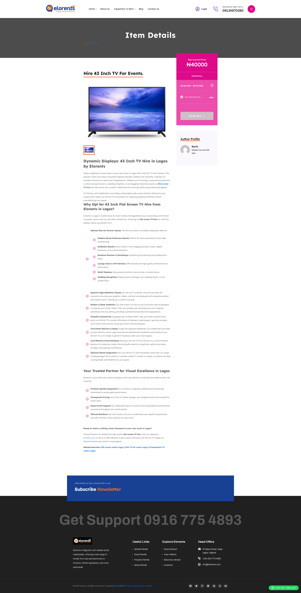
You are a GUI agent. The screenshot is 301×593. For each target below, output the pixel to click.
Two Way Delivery (193, 97)
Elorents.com (89, 438)
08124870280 (233, 10)
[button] (284, 587)
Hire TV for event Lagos (136, 447)
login (204, 9)
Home (86, 43)
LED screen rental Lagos (112, 447)
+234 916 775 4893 (211, 558)
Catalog (94, 43)
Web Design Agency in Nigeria (139, 586)
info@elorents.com (211, 564)
